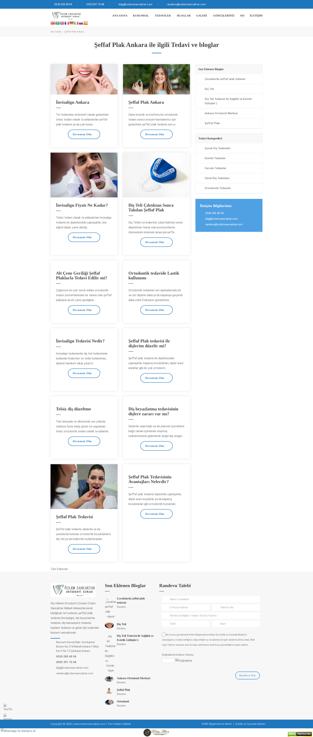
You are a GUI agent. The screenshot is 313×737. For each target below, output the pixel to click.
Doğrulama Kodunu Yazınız (178, 654)
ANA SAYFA (120, 15)
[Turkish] (53, 22)
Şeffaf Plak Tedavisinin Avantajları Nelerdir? (149, 479)
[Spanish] (86, 22)
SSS (242, 15)
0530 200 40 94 (63, 4)
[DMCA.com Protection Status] (300, 734)
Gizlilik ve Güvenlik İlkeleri (232, 634)
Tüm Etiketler (59, 569)
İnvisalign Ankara (72, 102)
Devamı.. (122, 606)
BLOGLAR (184, 15)
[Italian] (76, 22)
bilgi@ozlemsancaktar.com (136, 4)
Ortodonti (123, 701)
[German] (71, 22)
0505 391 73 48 (95, 4)
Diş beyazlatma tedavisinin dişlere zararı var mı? (153, 411)
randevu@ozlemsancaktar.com (186, 4)
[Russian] (81, 22)
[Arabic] (57, 22)
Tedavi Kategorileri (210, 138)
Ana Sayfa (56, 31)
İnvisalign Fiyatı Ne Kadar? (82, 205)
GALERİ (201, 15)
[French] (67, 22)
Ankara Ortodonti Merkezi (221, 113)
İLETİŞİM (256, 15)
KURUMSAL (141, 15)
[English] (62, 22)
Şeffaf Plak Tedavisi (74, 516)
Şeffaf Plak (212, 123)
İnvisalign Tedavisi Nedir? (80, 341)
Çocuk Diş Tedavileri (217, 148)
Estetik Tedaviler (215, 158)
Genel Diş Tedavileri (217, 178)
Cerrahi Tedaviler (215, 168)
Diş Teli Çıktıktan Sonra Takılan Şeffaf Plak (151, 207)
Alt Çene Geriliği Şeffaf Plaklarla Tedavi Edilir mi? (81, 275)
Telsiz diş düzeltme (73, 409)
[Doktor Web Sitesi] (156, 732)
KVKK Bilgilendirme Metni (202, 634)
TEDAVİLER (163, 15)
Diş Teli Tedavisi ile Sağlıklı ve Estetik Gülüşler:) (228, 101)
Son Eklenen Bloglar (211, 69)
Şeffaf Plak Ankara (146, 102)
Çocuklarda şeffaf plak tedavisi (225, 79)
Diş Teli (209, 89)
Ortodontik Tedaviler (218, 188)
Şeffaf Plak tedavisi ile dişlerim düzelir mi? (149, 343)
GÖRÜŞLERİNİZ (224, 15)
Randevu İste (247, 675)
